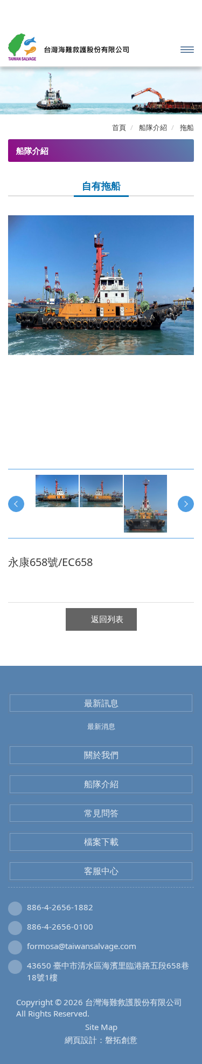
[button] (15, 90)
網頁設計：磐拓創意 (101, 1039)
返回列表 (107, 618)
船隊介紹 (101, 784)
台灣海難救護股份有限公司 (68, 47)
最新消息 (101, 726)
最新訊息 (101, 703)
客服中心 (101, 871)
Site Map (101, 1026)
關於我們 (101, 755)
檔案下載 (101, 842)
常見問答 (101, 813)
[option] (101, 285)
